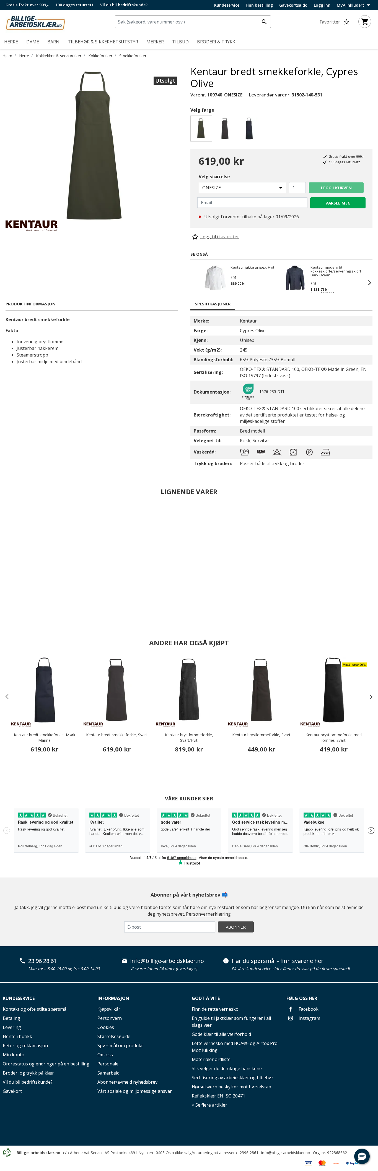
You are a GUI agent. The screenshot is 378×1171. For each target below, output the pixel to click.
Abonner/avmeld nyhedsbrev (127, 1082)
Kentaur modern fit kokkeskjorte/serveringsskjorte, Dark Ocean (335, 271)
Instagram (308, 1018)
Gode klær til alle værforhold (221, 1034)
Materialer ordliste (211, 1059)
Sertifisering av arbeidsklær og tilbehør (232, 1078)
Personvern (109, 1018)
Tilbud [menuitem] (180, 42)
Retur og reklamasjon (25, 1045)
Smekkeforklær (132, 55)
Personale (107, 1064)
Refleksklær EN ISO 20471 (218, 1096)
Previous (195, 282)
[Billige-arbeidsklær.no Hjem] (35, 22)
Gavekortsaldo (293, 5)
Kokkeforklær (100, 55)
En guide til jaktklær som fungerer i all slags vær (231, 1021)
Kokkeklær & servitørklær (58, 55)
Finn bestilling (259, 5)
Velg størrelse (214, 177)
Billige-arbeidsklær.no (38, 1152)
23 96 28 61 (42, 961)
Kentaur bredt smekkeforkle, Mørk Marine (44, 737)
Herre (24, 55)
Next (366, 282)
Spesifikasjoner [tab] (213, 303)
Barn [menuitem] (53, 42)
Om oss (105, 1055)
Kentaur (248, 321)
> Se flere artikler (209, 1105)
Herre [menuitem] (11, 42)
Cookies (105, 1027)
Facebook (308, 1009)
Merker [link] (155, 42)
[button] (362, 1156)
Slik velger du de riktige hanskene (227, 1068)
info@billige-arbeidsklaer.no (167, 961)
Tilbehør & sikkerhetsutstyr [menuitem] (103, 42)
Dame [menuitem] (32, 42)
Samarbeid (108, 1073)
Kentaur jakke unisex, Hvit (252, 267)
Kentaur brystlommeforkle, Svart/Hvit (189, 737)
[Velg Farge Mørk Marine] (250, 130)
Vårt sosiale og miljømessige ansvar (134, 1091)
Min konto (13, 1055)
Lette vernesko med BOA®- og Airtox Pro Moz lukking (235, 1046)
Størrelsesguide (113, 1036)
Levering (12, 1027)
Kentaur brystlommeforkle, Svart (261, 734)
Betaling (11, 1018)
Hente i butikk (17, 1036)
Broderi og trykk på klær (28, 1073)
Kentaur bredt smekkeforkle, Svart (116, 734)
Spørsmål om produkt (120, 1045)
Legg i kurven (336, 187)
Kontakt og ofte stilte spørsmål (35, 1009)
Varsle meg (338, 203)
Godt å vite (206, 998)
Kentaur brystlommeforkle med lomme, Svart (333, 737)
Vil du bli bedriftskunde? (28, 1082)
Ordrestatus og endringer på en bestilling (46, 1064)
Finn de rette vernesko (215, 1009)
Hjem (7, 55)
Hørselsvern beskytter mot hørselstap (231, 1087)
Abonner (236, 927)
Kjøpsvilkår (108, 1009)
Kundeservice (226, 5)
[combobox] (193, 21)
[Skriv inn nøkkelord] (264, 21)
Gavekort (12, 1091)
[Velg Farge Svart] (225, 130)
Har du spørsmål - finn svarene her (277, 961)
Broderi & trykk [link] (216, 42)
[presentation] (368, 696)
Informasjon (113, 998)
